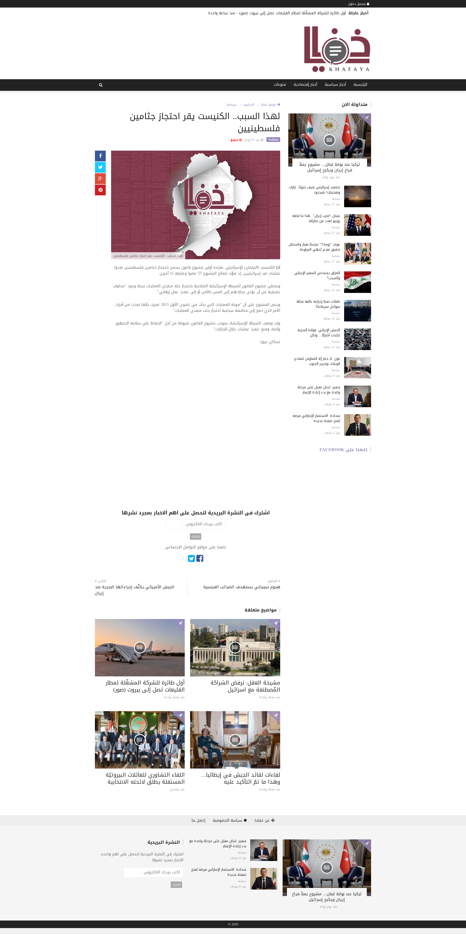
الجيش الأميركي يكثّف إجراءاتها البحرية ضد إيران (134, 590)
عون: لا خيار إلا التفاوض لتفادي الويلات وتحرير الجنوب (317, 361)
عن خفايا (263, 820)
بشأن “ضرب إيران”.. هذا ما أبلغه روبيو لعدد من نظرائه (316, 218)
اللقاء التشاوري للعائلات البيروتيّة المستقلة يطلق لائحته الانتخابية (145, 778)
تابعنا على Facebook (344, 449)
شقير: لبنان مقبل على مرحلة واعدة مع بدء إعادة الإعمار (318, 390)
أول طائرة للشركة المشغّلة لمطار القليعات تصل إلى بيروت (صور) (292, 13)
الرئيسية (360, 84)
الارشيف (248, 105)
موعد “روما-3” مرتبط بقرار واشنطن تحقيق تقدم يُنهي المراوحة (314, 247)
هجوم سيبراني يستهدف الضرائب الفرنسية (241, 587)
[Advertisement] (195, 389)
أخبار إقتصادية (305, 84)
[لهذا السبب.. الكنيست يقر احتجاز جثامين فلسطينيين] (195, 205)
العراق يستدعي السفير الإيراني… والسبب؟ (315, 275)
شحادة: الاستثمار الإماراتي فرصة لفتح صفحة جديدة (316, 418)
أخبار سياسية (335, 84)
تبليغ (235, 140)
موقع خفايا (269, 105)
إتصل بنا (198, 820)
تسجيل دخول (357, 4)
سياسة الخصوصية (228, 820)
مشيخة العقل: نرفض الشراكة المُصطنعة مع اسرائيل (245, 686)
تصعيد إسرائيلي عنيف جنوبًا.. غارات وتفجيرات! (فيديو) (314, 190)
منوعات (280, 84)
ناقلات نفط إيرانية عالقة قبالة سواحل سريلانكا (318, 304)
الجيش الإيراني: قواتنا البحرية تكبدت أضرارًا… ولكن (318, 332)
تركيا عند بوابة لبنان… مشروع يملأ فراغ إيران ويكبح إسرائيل (329, 167)
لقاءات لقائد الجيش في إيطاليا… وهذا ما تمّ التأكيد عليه (240, 778)
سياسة (232, 105)
